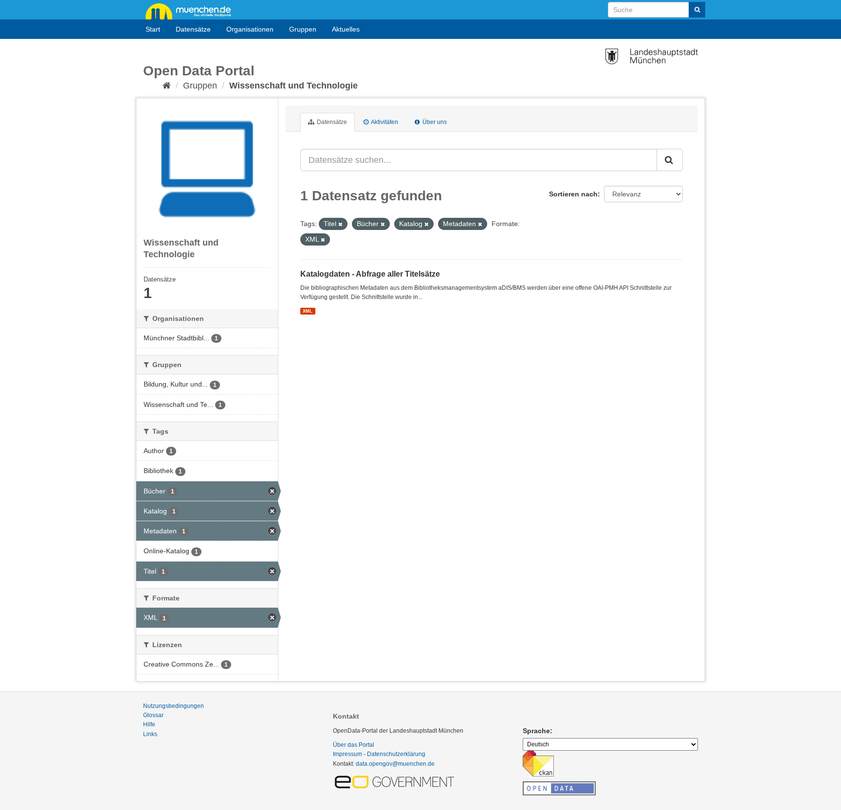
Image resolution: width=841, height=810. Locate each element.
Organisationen (250, 29)
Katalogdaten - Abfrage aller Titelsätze (370, 274)
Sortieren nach (573, 194)
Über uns (434, 122)
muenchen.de (191, 10)
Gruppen (302, 29)
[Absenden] (697, 10)
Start (153, 29)
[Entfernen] (340, 224)
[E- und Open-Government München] (396, 781)
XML (307, 311)
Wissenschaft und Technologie (293, 85)
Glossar (153, 715)
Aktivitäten (384, 122)
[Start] (167, 85)
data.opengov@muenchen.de (395, 763)
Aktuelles (346, 29)
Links (150, 734)
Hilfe (149, 724)
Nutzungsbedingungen (173, 706)
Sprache (536, 731)
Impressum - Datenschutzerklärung (379, 754)
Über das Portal (353, 744)
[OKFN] (559, 785)
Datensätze (193, 29)
